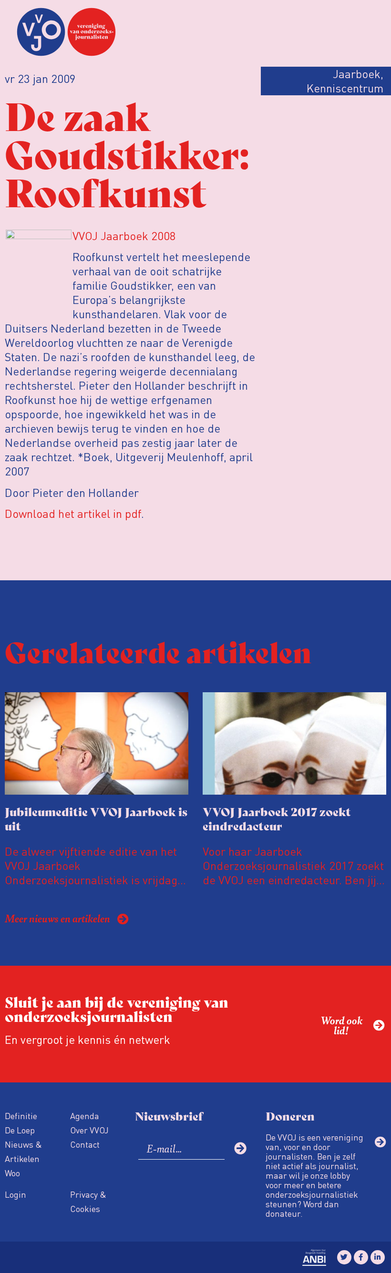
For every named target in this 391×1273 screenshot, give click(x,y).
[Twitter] (344, 1257)
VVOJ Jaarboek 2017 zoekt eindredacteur (277, 818)
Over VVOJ (89, 1129)
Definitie (21, 1115)
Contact (85, 1144)
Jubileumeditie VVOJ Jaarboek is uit (96, 818)
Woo (12, 1172)
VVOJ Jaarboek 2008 (124, 235)
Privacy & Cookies (88, 1201)
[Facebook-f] (361, 1257)
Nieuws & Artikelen (23, 1151)
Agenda (84, 1115)
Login (15, 1194)
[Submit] (240, 1148)
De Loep (20, 1129)
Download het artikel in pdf (73, 513)
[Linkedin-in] (377, 1257)
